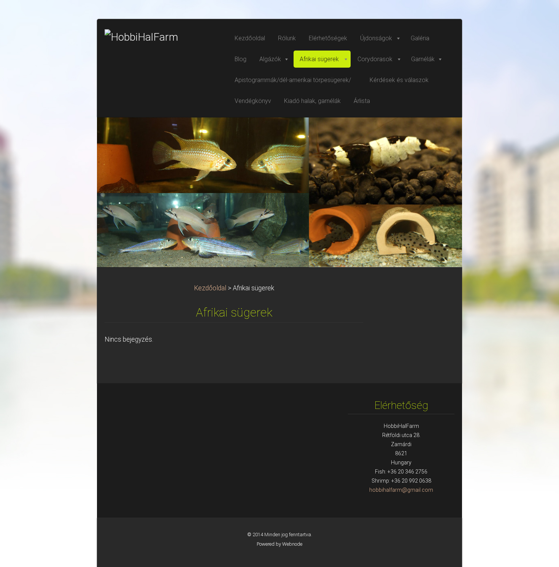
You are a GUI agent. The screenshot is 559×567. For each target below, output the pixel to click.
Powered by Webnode (279, 544)
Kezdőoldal (210, 288)
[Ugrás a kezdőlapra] (162, 37)
